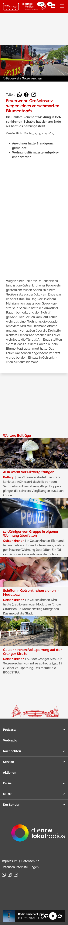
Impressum (10, 861)
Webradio (10, 740)
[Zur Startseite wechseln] (11, 7)
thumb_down (46, 916)
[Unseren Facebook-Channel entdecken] (10, 874)
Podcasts (9, 730)
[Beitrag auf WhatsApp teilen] (19, 94)
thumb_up (59, 916)
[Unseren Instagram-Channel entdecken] (16, 874)
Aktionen (9, 772)
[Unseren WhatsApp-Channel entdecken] (4, 874)
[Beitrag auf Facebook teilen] (26, 94)
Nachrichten (12, 751)
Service (8, 762)
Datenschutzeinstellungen (20, 867)
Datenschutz (30, 861)
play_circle (52, 915)
